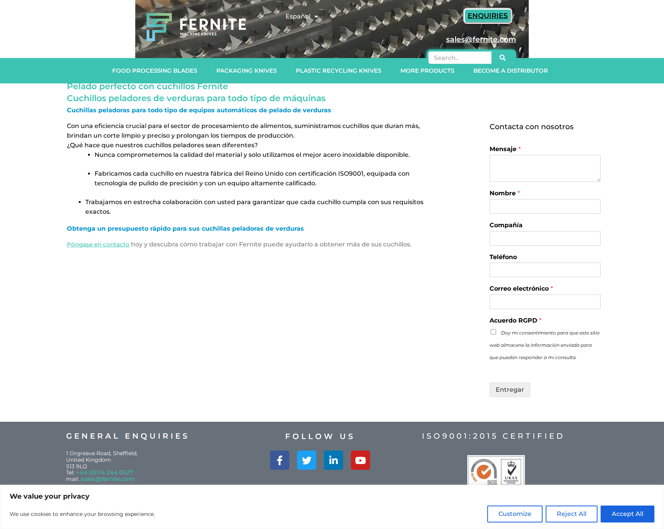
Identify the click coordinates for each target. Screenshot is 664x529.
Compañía (506, 225)
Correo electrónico (521, 288)
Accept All (627, 513)
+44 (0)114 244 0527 (104, 472)
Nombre (505, 193)
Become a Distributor (510, 70)
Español (298, 16)
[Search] (502, 58)
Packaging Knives (246, 70)
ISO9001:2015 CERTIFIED (493, 436)
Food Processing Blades (154, 70)
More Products (427, 70)
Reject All (571, 513)
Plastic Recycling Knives (338, 70)
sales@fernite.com (108, 478)
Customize (514, 513)
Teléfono (503, 257)
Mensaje (505, 149)
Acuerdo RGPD (515, 320)
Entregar (510, 389)
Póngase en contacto (98, 244)
